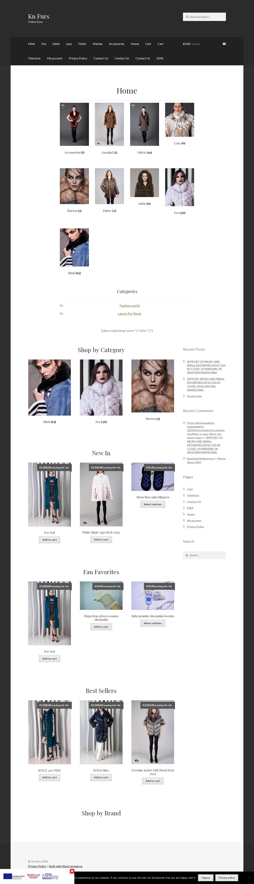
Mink (31, 43)
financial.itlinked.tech (200, 458)
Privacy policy (227, 877)
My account (54, 58)
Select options (153, 504)
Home (135, 43)
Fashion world (130, 306)
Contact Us (101, 58)
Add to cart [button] (49, 539)
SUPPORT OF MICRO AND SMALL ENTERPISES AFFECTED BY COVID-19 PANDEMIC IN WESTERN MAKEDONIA (205, 445)
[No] (249, 878)
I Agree (205, 877)
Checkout (34, 58)
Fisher (82, 43)
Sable (56, 43)
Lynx (69, 43)
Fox (43, 43)
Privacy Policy (78, 58)
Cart (148, 43)
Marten (97, 43)
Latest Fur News (130, 314)
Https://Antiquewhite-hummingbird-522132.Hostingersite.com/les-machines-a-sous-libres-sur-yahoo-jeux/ (206, 430)
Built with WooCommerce (65, 866)
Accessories (116, 43)
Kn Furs (38, 16)
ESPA (160, 58)
